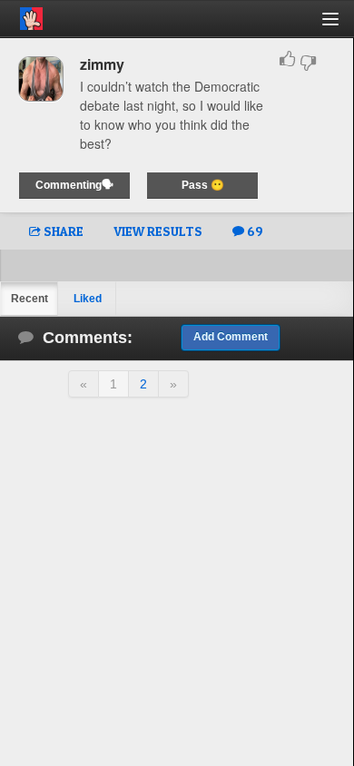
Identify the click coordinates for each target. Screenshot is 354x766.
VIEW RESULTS (157, 231)
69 (253, 231)
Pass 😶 (203, 185)
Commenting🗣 (74, 185)
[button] (340, 26)
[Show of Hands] (21, 15)
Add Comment (230, 336)
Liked (88, 298)
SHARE (62, 231)
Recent (29, 298)
